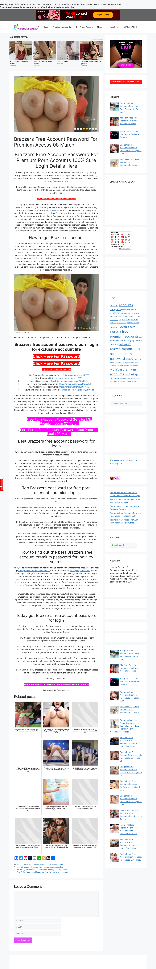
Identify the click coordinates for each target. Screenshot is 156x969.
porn (128, 349)
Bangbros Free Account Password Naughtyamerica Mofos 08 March (56, 684)
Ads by (97, 39)
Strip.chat (13, 65)
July (140, 337)
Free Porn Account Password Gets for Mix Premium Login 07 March (59, 421)
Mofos (122, 340)
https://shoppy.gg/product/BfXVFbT (78, 390)
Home (46, 27)
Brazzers (54, 210)
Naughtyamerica (134, 340)
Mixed (99, 27)
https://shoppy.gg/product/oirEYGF (73, 375)
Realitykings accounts (80, 570)
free (61, 867)
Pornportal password (116, 365)
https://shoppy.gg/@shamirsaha (56, 369)
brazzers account (127, 313)
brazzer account (131, 309)
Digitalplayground (128, 319)
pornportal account (120, 363)
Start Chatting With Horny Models (19, 62)
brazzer (123, 309)
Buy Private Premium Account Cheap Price (56, 199)
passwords (117, 349)
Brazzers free (36, 867)
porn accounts (45, 864)
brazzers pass (117, 316)
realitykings (131, 374)
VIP (132, 381)
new (112, 344)
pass (116, 344)
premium (116, 369)
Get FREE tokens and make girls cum (91, 62)
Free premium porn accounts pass (34, 570)
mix (117, 341)
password (124, 344)
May (114, 341)
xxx (135, 381)
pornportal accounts (132, 363)
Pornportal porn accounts (130, 365)
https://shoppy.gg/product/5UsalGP (75, 384)
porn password (58, 864)
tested (128, 381)
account (20, 867)
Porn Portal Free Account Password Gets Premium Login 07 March (59, 432)
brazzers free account (50, 867)
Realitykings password (132, 378)
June (111, 341)
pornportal (131, 359)
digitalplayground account (118, 323)
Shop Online (114, 27)
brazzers (27, 867)
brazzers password (31, 864)
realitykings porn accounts (117, 381)
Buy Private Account (84, 27)
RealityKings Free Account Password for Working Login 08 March (42, 869)
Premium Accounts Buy (62, 27)
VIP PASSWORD (130, 27)
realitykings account (117, 378)
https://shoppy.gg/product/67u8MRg (72, 381)
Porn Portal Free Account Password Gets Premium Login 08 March (42, 872)
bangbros (115, 309)
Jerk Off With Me (63, 61)
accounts (126, 305)
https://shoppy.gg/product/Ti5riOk (74, 387)
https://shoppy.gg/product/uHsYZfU (66, 378)
